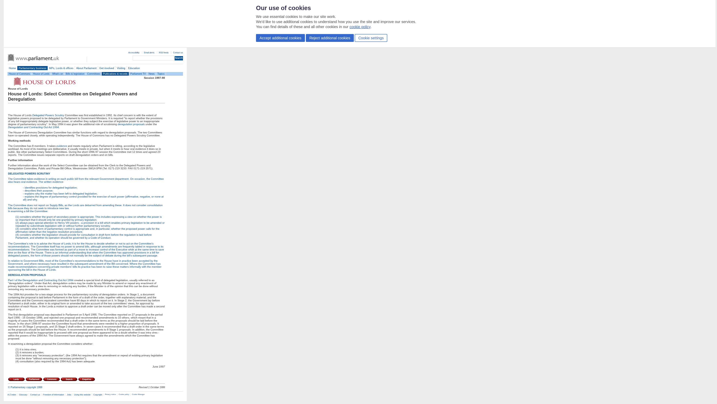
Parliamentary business (32, 68)
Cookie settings (371, 38)
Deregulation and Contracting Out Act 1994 (48, 280)
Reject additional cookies (329, 38)
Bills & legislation (75, 73)
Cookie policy (124, 394)
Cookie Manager (138, 394)
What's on (57, 73)
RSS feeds (164, 52)
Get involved (106, 68)
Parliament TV (138, 73)
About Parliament (86, 68)
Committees (93, 73)
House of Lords (41, 73)
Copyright (97, 395)
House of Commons (19, 73)
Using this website (82, 395)
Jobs (69, 395)
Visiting (121, 68)
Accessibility (133, 52)
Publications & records (115, 73)
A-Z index (11, 395)
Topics (160, 73)
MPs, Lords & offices (61, 68)
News (152, 73)
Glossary (23, 395)
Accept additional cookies (280, 38)
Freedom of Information (53, 395)
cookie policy (360, 27)
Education (134, 68)
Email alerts (149, 52)
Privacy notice (110, 394)
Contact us (178, 52)
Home (12, 68)
